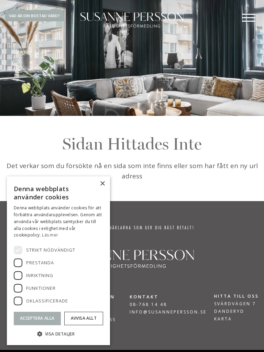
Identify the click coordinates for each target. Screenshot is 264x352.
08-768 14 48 (148, 304)
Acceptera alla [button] (37, 318)
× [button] (102, 183)
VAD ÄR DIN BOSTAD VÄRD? (34, 15)
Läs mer (50, 235)
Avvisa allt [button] (84, 318)
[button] (58, 334)
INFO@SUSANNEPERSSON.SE (168, 312)
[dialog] (58, 260)
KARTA (223, 319)
